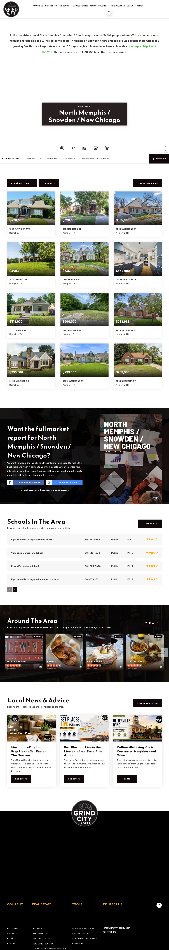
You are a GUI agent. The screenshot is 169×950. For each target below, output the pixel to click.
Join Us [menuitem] (130, 6)
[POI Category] (62, 148)
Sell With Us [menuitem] (51, 6)
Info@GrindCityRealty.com (116, 927)
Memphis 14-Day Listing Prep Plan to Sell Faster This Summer (29, 751)
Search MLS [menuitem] (78, 943)
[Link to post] (31, 728)
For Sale (47, 183)
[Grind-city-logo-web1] (11, 9)
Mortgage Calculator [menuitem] (84, 938)
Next (164, 652)
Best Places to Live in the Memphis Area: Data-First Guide (83, 751)
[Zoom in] (166, 143)
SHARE (38, 636)
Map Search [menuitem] (64, 6)
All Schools (148, 523)
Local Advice (103, 159)
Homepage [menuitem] (12, 928)
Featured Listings (35, 159)
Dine (151, 623)
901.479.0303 (109, 932)
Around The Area (86, 159)
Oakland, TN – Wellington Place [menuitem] (50, 948)
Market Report (53, 159)
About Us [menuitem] (12, 933)
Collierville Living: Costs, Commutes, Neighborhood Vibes (136, 751)
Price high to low (20, 183)
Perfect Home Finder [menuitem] (83, 928)
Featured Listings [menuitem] (80, 6)
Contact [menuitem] (139, 6)
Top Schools (69, 159)
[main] (84, 409)
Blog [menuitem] (10, 938)
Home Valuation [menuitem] (118, 6)
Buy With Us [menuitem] (38, 6)
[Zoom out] (166, 147)
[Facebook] (159, 905)
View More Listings (147, 183)
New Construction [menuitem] (99, 6)
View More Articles (147, 703)
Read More (21, 778)
